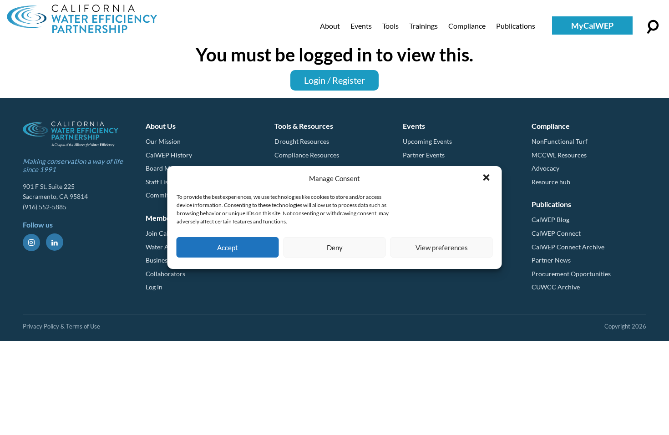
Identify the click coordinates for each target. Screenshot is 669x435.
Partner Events (424, 155)
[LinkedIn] (54, 242)
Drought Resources (301, 141)
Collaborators (165, 274)
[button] (487, 178)
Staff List (158, 182)
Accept (227, 247)
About (330, 25)
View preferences (442, 247)
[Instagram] (31, 242)
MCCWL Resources (559, 155)
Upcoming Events (427, 141)
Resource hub (551, 182)
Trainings (423, 25)
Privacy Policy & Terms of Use (61, 326)
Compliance (467, 25)
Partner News (551, 260)
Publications (515, 25)
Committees (163, 195)
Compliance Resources (306, 155)
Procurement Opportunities (571, 274)
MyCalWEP (592, 25)
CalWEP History (169, 155)
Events (361, 25)
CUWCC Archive (556, 287)
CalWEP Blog (550, 219)
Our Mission (163, 141)
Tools (390, 25)
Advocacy (545, 168)
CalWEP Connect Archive (568, 247)
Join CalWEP (164, 233)
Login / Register (334, 80)
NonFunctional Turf (560, 141)
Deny (335, 247)
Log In (154, 287)
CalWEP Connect (556, 233)
